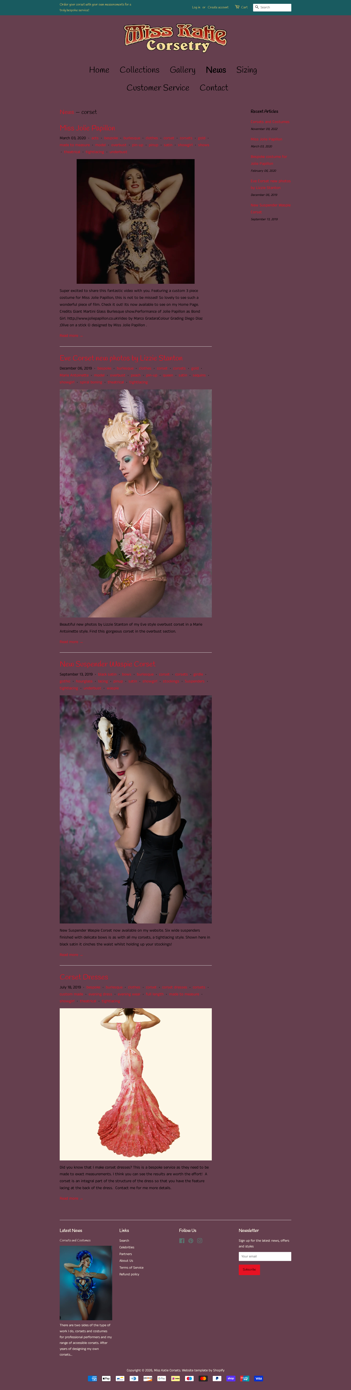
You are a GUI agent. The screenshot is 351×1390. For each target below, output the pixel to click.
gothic (65, 681)
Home (99, 70)
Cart (244, 7)
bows (126, 674)
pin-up (137, 145)
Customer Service (158, 88)
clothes (152, 138)
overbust (119, 145)
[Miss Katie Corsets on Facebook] (182, 1242)
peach (136, 375)
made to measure (75, 145)
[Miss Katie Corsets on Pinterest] (190, 1242)
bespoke (111, 138)
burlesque (131, 138)
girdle (198, 674)
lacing (103, 681)
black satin (107, 674)
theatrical (72, 152)
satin (168, 145)
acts (95, 138)
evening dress (100, 994)
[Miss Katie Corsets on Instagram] (199, 1242)
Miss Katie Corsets (167, 1370)
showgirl (185, 145)
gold (201, 138)
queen (168, 375)
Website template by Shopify (203, 1370)
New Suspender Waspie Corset (107, 664)
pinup (153, 145)
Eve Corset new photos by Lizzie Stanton (121, 358)
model (100, 145)
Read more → (71, 335)
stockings (171, 681)
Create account (218, 7)
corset (169, 138)
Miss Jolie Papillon (87, 128)
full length (155, 994)
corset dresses (174, 987)
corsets (186, 138)
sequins (199, 375)
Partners (125, 1254)
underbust (118, 152)
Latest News (71, 1231)
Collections (140, 70)
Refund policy (129, 1274)
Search (124, 1240)
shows (203, 145)
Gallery (183, 70)
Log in (196, 7)
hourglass (84, 681)
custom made (71, 994)
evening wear (129, 994)
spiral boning (91, 382)
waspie (113, 688)
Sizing (246, 70)
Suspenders (195, 681)
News (216, 70)
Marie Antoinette (74, 375)
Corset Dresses (84, 977)
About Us (126, 1260)
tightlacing (95, 152)
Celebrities (126, 1247)
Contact (214, 88)
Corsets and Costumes (270, 122)
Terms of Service (131, 1267)
